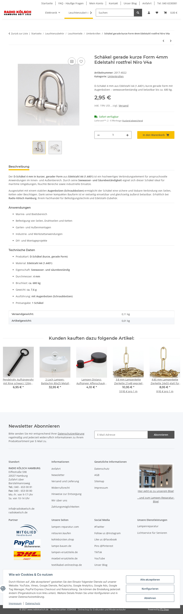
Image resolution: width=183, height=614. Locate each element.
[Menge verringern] (98, 135)
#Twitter (99, 526)
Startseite (47, 3)
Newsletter (58, 475)
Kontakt (113, 3)
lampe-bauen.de (61, 546)
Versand (123, 105)
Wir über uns (59, 500)
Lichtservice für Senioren (152, 532)
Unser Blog (130, 3)
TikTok (98, 552)
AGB (96, 475)
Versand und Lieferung (65, 481)
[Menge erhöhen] (127, 135)
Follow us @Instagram (107, 533)
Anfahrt (147, 3)
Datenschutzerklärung (71, 433)
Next (174, 372)
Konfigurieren (150, 588)
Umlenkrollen (116, 76)
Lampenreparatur (148, 526)
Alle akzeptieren (150, 579)
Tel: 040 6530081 (167, 3)
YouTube (99, 558)
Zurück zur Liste (19, 33)
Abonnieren (161, 434)
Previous (9, 372)
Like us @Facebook (105, 539)
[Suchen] (138, 12)
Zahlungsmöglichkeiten (65, 506)
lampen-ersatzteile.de (64, 552)
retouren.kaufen (61, 533)
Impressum (15, 603)
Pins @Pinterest (103, 546)
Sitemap (99, 481)
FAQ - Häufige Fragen (71, 3)
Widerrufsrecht (60, 487)
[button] (149, 12)
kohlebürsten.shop (62, 539)
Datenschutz (32, 603)
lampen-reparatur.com (65, 526)
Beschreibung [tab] (19, 166)
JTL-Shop (164, 609)
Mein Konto (96, 3)
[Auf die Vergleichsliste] (72, 61)
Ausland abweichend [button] (132, 120)
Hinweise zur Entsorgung (66, 494)
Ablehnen (150, 597)
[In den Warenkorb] (11, 53)
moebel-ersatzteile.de (64, 558)
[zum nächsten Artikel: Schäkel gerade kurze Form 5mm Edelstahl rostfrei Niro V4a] (170, 41)
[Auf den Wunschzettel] (81, 61)
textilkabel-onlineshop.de (66, 565)
